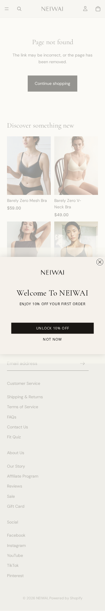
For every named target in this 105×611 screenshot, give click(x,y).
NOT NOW (52, 339)
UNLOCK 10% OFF (52, 328)
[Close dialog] (99, 261)
